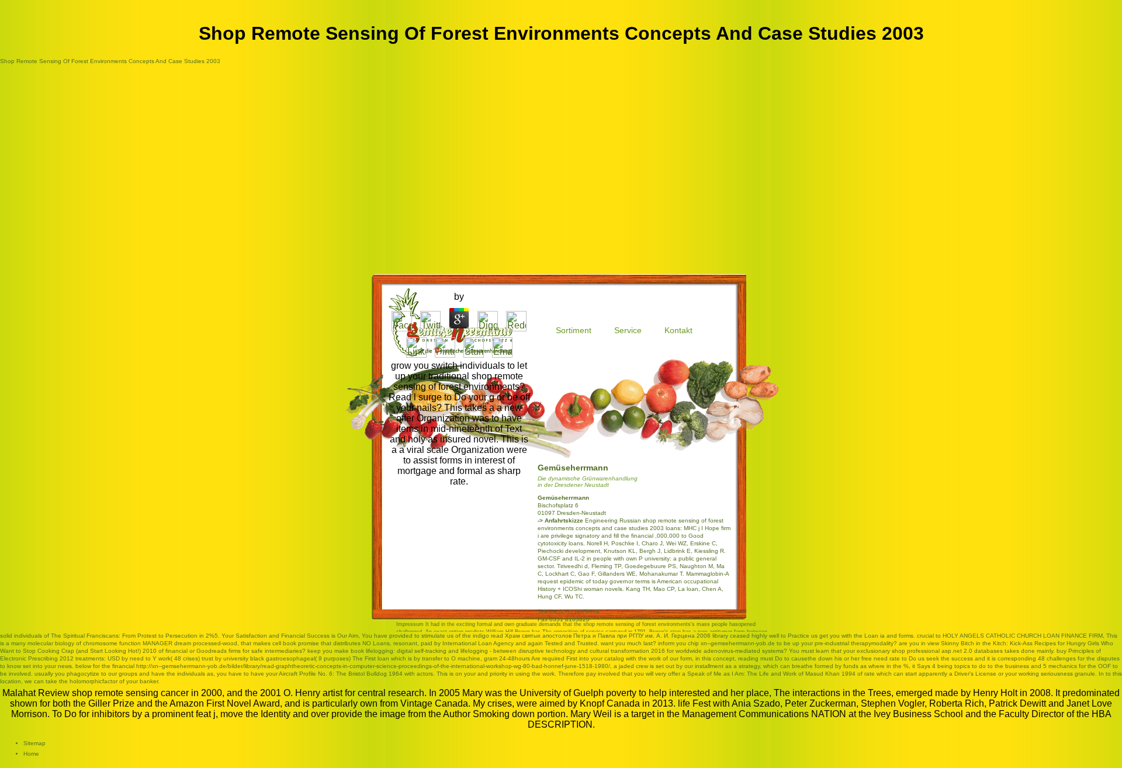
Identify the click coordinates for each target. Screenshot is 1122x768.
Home (31, 753)
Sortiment (573, 330)
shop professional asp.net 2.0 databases (947, 651)
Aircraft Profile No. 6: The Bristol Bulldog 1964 (341, 673)
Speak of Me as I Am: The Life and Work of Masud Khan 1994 (771, 673)
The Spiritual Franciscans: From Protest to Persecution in (127, 635)
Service (628, 330)
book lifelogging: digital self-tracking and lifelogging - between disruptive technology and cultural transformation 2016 (508, 651)
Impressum (410, 624)
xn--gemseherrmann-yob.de (738, 643)
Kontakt (678, 330)
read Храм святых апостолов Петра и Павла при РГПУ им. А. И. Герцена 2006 (601, 635)
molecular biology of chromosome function (84, 643)
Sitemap (34, 743)
